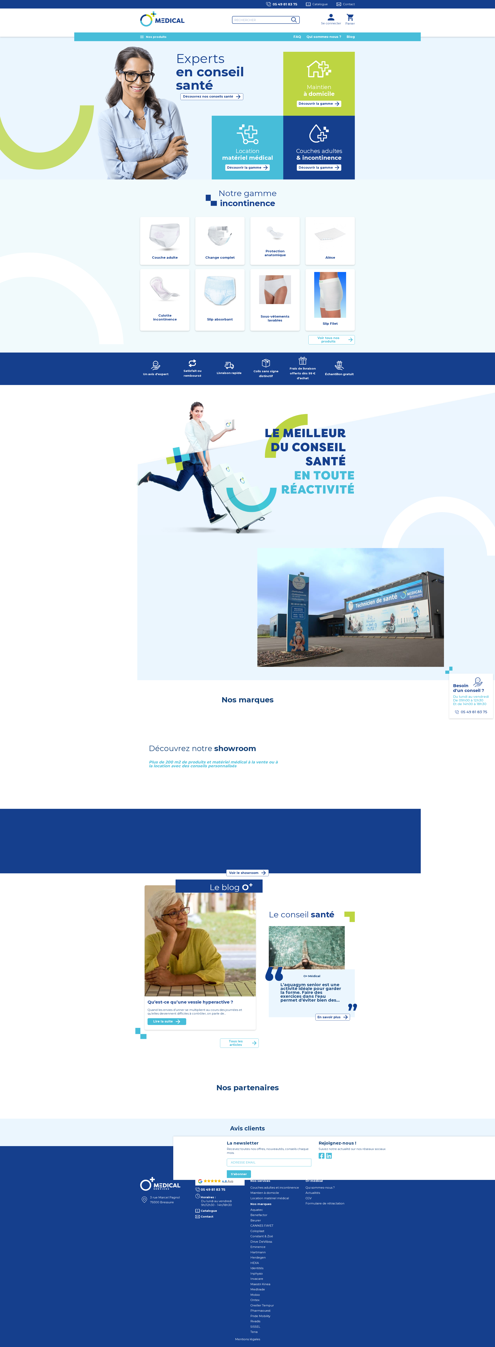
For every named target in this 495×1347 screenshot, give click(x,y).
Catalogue (320, 4)
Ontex (254, 1300)
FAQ (297, 37)
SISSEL (255, 1326)
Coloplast (257, 1231)
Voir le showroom (244, 873)
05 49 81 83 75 (285, 4)
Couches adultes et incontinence (274, 1187)
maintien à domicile (170, 620)
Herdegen (258, 1257)
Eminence (257, 1247)
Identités (256, 1268)
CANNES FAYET (261, 1225)
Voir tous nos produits (328, 339)
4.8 (224, 1181)
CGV (309, 1198)
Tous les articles (236, 1043)
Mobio (255, 1295)
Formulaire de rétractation (325, 1203)
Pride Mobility (260, 1316)
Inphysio (256, 1273)
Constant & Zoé (261, 1236)
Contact (349, 4)
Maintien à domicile (264, 1193)
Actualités (313, 1193)
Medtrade (257, 1289)
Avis (230, 1181)
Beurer (255, 1220)
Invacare (256, 1279)
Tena (254, 1332)
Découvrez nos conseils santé (208, 96)
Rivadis (255, 1321)
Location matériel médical (269, 1198)
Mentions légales (247, 1339)
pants (154, 649)
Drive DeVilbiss (261, 1241)
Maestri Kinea (260, 1284)
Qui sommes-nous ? (323, 37)
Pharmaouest (260, 1310)
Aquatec (256, 1210)
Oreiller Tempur (262, 1305)
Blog (351, 37)
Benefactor (258, 1215)
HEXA (254, 1263)
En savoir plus (203, 679)
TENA (167, 660)
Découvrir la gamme (316, 103)
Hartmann (258, 1252)
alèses (164, 649)
